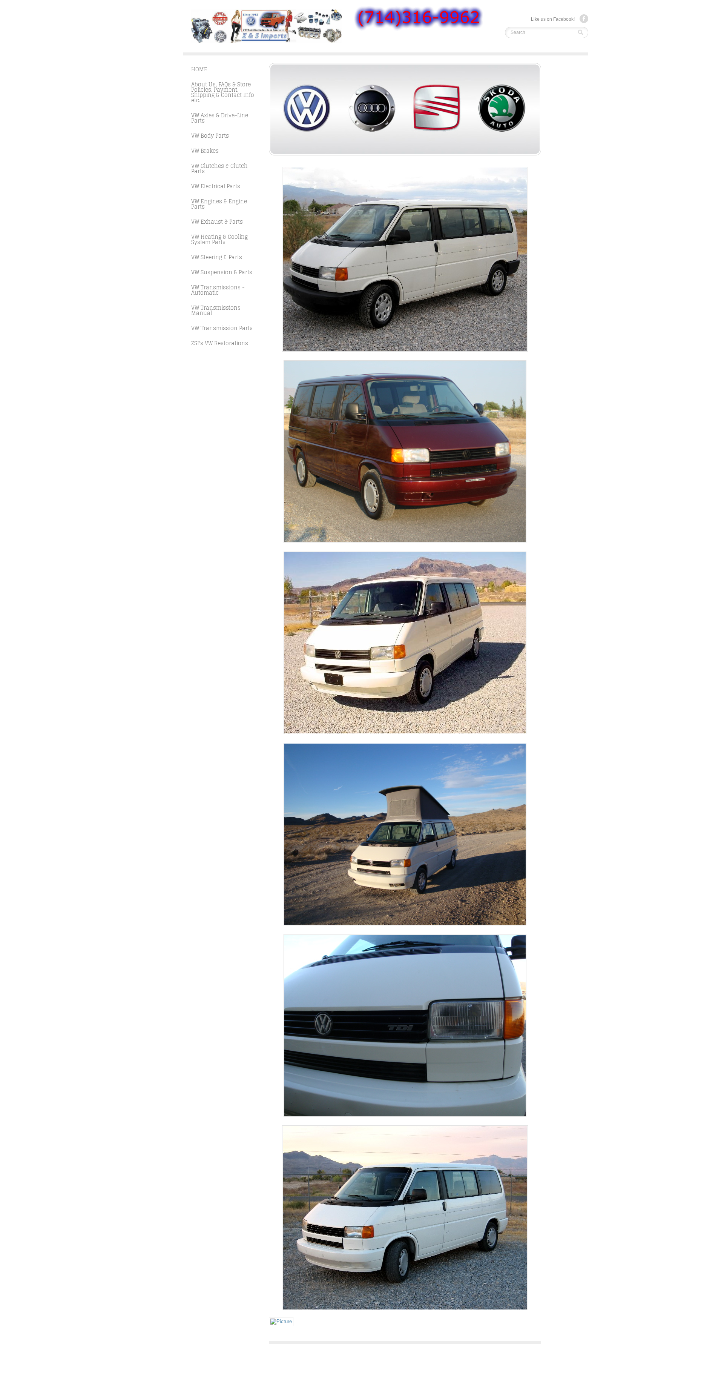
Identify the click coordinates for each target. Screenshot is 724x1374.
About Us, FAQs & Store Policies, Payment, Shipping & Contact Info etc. (222, 92)
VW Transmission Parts (222, 328)
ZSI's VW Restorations (219, 343)
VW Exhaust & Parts (217, 221)
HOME (199, 69)
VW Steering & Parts (216, 257)
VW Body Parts (210, 135)
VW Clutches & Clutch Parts (219, 168)
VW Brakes (205, 150)
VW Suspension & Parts (221, 272)
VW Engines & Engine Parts (219, 204)
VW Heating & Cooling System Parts (219, 239)
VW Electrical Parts (215, 186)
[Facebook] (584, 18)
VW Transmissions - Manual (218, 310)
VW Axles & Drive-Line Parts (219, 118)
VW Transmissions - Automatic (218, 290)
